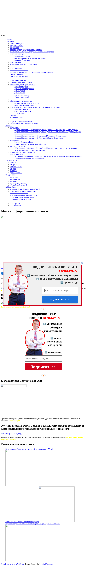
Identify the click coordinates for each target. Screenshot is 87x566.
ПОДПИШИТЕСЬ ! (60, 299)
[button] (42, 269)
